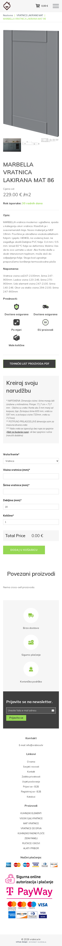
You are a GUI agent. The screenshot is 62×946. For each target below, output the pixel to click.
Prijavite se (16, 717)
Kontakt (31, 771)
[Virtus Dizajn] (31, 942)
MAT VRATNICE (31, 823)
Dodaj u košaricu (24, 550)
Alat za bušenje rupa (17, 432)
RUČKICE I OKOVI (31, 843)
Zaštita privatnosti (31, 776)
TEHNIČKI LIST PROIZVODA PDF (29, 363)
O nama (31, 761)
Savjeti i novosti (31, 766)
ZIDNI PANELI (31, 838)
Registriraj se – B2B (31, 791)
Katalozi (31, 796)
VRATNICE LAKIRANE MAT (30, 15)
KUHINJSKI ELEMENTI (31, 813)
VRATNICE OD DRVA (31, 828)
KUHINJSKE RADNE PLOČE (31, 833)
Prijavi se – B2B (31, 786)
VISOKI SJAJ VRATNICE (31, 818)
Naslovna (8, 15)
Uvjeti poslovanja (31, 781)
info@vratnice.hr (34, 745)
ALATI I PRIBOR (31, 848)
